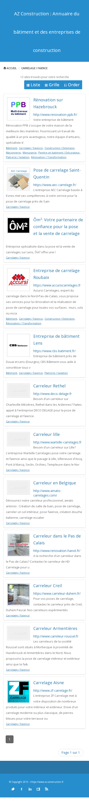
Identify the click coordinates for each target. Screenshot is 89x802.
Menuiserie (30, 152)
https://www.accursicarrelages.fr (57, 285)
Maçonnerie (13, 152)
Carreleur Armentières (55, 628)
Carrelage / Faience (34, 68)
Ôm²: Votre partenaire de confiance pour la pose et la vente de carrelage (58, 226)
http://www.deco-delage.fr (52, 394)
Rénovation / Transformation (48, 157)
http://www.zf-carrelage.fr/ (52, 690)
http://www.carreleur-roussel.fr (55, 636)
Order (74, 84)
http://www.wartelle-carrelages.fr (57, 442)
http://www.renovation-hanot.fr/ (56, 550)
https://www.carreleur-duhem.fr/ (57, 593)
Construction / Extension (59, 148)
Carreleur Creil (47, 585)
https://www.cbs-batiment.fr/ (54, 351)
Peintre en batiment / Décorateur (59, 152)
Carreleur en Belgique (54, 483)
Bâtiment (11, 148)
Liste (35, 84)
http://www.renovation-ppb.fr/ (55, 114)
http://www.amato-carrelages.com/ (47, 493)
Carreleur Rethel (49, 386)
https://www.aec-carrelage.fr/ (54, 185)
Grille (54, 84)
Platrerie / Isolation (17, 157)
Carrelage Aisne (48, 682)
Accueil (11, 68)
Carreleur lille (46, 434)
